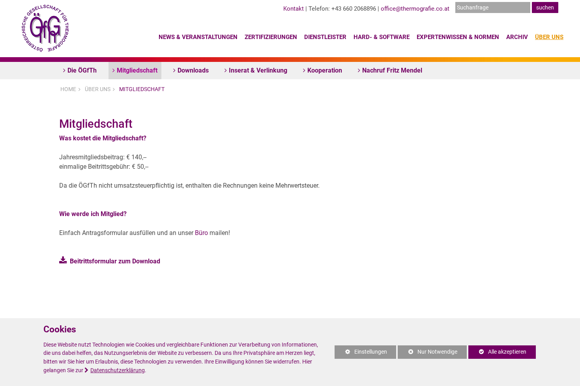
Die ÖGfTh (82, 70)
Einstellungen (361, 354)
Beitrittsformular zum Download (115, 261)
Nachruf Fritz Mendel (392, 70)
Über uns (549, 37)
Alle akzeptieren (497, 352)
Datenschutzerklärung (117, 370)
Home (68, 89)
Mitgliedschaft (137, 70)
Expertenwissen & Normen (458, 37)
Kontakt (293, 8)
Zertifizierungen (271, 37)
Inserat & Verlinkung (258, 70)
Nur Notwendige (427, 354)
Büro (201, 233)
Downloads (193, 70)
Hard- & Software (382, 37)
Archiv (517, 37)
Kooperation (324, 70)
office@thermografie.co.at (415, 8)
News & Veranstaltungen (198, 37)
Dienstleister (325, 37)
